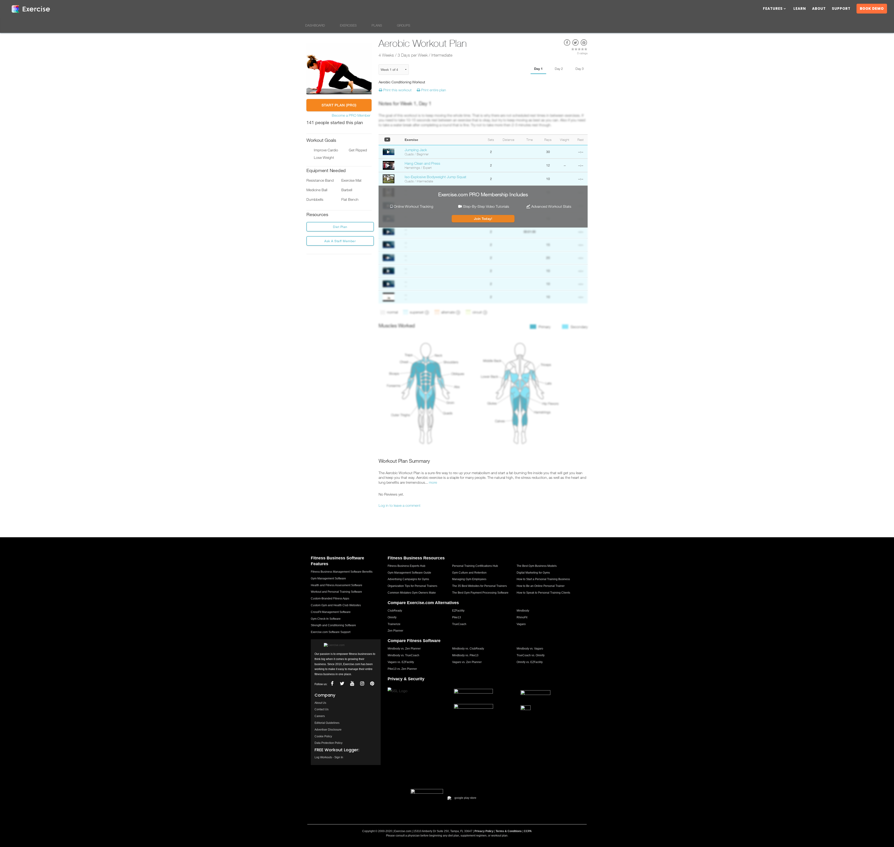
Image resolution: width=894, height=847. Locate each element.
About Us (320, 702)
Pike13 (456, 617)
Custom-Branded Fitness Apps (330, 598)
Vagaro (521, 624)
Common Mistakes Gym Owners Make (412, 592)
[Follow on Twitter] (342, 683)
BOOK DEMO (872, 8)
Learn (799, 9)
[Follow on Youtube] (352, 683)
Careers (320, 716)
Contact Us (321, 709)
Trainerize (394, 624)
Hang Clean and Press (422, 163)
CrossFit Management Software (331, 612)
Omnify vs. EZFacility (530, 662)
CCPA (528, 831)
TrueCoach (459, 624)
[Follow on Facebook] (332, 683)
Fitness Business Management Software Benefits (341, 571)
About (819, 9)
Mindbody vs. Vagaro (530, 648)
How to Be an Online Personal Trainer (541, 586)
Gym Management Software (328, 578)
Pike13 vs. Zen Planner (402, 668)
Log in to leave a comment (399, 505)
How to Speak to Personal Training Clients (543, 592)
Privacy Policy (484, 831)
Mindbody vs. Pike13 (465, 655)
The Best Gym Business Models (537, 566)
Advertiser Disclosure (328, 729)
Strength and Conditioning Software (333, 625)
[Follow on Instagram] (362, 683)
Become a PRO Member (351, 115)
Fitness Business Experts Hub (406, 566)
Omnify (392, 617)
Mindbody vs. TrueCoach (403, 655)
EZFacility (458, 610)
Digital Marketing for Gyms (533, 572)
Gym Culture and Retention (469, 572)
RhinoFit (522, 617)
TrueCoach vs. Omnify (531, 655)
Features (773, 9)
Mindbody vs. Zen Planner (404, 648)
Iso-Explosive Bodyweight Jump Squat (435, 177)
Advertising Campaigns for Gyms (408, 579)
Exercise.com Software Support (330, 632)
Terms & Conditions (509, 831)
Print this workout (397, 90)
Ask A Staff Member (340, 241)
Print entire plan (433, 90)
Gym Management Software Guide (409, 572)
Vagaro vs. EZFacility (401, 662)
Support (841, 9)
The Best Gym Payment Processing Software (480, 592)
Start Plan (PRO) (339, 105)
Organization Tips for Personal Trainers (412, 586)
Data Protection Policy (328, 743)
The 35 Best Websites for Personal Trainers (479, 586)
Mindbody (523, 610)
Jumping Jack (416, 150)
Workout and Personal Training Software (336, 591)
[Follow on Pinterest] (372, 683)
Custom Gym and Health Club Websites (336, 605)
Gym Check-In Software (326, 618)
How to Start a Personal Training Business (543, 579)
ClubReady (395, 610)
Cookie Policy (323, 736)
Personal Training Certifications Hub (475, 566)
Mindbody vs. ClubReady (468, 648)
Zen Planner (395, 630)
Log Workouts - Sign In (329, 757)
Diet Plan (340, 227)
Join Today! (483, 219)
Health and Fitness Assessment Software (336, 585)
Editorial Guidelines (327, 723)
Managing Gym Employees (469, 579)
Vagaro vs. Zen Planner (467, 662)
